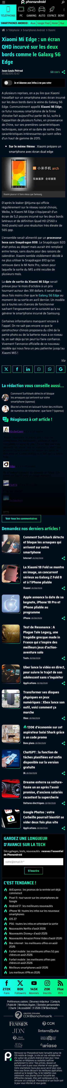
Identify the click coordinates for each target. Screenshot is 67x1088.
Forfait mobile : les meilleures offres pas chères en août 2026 (32, 961)
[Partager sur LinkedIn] (28, 369)
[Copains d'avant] (49, 1038)
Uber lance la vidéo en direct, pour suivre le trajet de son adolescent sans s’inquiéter (44, 672)
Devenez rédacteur (39, 1001)
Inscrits (47, 990)
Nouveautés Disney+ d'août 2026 (28, 933)
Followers (20, 990)
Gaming (31, 15)
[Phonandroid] (8, 1056)
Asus (33, 23)
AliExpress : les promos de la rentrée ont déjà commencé (34, 891)
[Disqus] (33, 470)
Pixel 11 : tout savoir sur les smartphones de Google (33, 899)
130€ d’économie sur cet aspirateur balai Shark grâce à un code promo (43, 732)
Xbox (25, 718)
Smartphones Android (34, 30)
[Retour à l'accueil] (33, 2)
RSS (60, 990)
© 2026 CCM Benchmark (45, 1008)
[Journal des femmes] (19, 1024)
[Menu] (3, 2)
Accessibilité (24, 1008)
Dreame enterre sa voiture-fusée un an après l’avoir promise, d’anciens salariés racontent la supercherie (43, 789)
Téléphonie (8, 15)
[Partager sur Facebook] (17, 369)
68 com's (55, 72)
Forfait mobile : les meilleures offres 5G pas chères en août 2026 (34, 953)
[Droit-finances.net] (19, 1038)
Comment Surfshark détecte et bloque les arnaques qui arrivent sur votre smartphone (43, 544)
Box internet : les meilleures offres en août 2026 (33, 944)
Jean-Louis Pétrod (12, 70)
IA (24, 773)
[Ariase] (49, 1045)
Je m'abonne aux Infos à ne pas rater (32, 83)
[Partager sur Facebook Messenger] (39, 369)
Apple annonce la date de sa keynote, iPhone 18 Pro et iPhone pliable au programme (43, 604)
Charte (13, 1008)
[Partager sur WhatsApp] (49, 369)
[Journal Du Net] (19, 1031)
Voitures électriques (33, 803)
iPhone (26, 618)
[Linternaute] (49, 1031)
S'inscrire (33, 870)
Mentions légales (26, 1005)
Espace (51, 15)
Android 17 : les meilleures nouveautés (31, 906)
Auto (42, 15)
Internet (27, 558)
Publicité (12, 1005)
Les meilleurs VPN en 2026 (24, 972)
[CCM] (49, 1024)
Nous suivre (60, 369)
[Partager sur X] (6, 369)
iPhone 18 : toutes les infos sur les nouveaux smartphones (34, 912)
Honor (55, 23)
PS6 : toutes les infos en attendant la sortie (33, 924)
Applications (29, 683)
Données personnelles (49, 1005)
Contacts (55, 1001)
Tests (26, 658)
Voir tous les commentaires (21, 518)
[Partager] (63, 72)
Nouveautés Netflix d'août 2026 (27, 928)
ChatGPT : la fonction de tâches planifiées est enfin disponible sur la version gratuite (42, 759)
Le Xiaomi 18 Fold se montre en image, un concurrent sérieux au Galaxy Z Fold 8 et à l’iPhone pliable (43, 574)
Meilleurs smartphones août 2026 (28, 967)
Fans (7, 990)
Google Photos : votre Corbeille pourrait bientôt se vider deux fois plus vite (43, 817)
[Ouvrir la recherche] (63, 2)
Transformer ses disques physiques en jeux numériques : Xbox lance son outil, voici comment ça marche (43, 702)
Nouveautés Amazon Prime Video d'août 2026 (35, 938)
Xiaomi (51, 30)
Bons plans (28, 743)
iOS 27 (13, 919)
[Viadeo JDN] (19, 1045)
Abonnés (34, 990)
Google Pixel (43, 23)
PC (21, 15)
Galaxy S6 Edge (49, 295)
